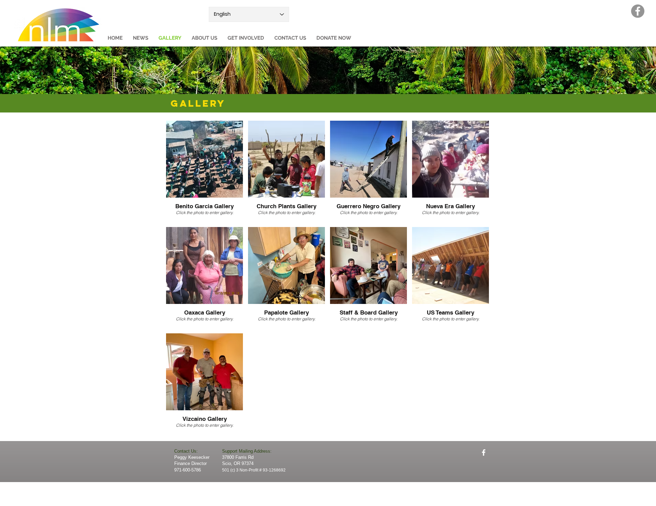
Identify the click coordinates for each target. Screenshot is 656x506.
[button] (204, 38)
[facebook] (483, 452)
